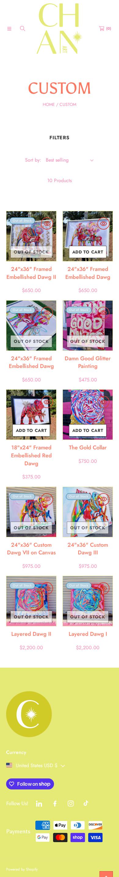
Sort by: (33, 159)
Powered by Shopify (22, 869)
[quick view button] (47, 223)
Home (49, 104)
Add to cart (87, 252)
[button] (9, 28)
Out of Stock (31, 252)
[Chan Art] (59, 28)
